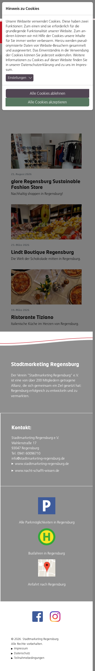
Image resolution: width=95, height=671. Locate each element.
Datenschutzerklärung (37, 65)
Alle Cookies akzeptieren (47, 102)
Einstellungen (17, 78)
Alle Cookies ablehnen (47, 93)
